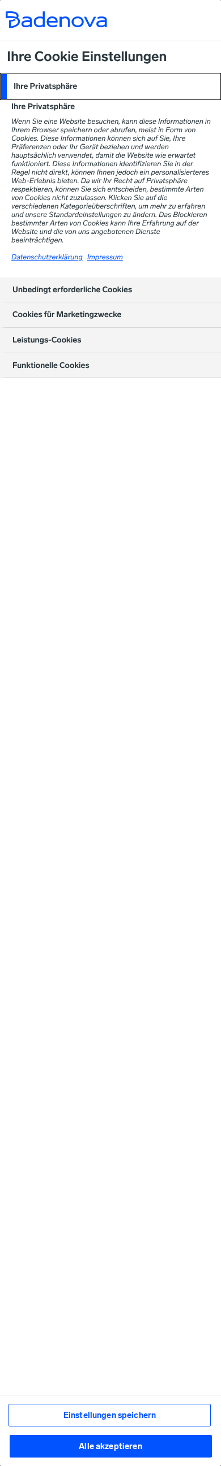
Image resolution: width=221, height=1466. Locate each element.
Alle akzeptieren (110, 1446)
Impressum (105, 257)
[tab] (110, 86)
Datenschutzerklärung (47, 257)
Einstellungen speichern (109, 1415)
